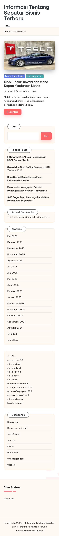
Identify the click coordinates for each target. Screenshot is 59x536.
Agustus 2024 (15, 327)
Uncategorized (34, 76)
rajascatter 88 (15, 360)
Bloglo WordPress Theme (29, 530)
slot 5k (11, 356)
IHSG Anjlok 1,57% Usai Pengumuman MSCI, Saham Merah (26, 158)
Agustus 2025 (14, 260)
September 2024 (16, 321)
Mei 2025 (12, 278)
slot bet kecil (14, 367)
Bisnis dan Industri (14, 76)
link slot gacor (14, 402)
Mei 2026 (12, 236)
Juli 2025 (12, 266)
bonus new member (17, 383)
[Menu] (7, 26)
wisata (11, 464)
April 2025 (13, 284)
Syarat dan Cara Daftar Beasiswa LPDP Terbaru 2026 (28, 169)
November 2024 (16, 309)
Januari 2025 (14, 297)
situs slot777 (13, 364)
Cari (14, 126)
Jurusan (11, 440)
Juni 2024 (12, 340)
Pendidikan (13, 452)
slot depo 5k (14, 371)
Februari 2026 (14, 242)
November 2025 (16, 254)
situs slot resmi (15, 399)
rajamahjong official (18, 395)
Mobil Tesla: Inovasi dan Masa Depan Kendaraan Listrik (26, 84)
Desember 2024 (16, 303)
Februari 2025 (14, 291)
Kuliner (10, 446)
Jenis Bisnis (13, 434)
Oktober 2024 (15, 315)
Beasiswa (12, 421)
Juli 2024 (12, 333)
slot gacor (13, 375)
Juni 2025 (12, 272)
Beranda (8, 31)
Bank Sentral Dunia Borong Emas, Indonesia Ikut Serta (25, 179)
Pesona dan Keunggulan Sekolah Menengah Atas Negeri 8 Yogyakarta (27, 189)
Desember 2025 (16, 248)
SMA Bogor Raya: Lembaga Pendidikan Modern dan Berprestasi (28, 199)
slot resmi (12, 379)
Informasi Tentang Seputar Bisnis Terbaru (26, 12)
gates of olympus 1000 (19, 391)
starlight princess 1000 (19, 387)
